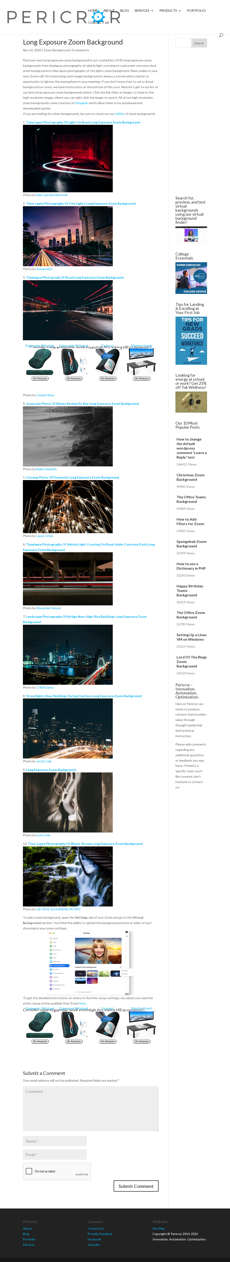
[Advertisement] (191, 121)
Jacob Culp (44, 761)
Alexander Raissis (48, 608)
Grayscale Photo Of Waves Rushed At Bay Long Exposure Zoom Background (82, 403)
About (109, 10)
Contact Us (98, 23)
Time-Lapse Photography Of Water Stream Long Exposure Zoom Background (85, 844)
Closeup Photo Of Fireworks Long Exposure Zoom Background (72, 477)
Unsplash (81, 103)
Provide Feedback (100, 1234)
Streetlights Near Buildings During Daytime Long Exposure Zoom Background (84, 696)
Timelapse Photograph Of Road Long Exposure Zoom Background (75, 277)
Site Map (159, 1228)
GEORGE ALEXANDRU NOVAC (58, 909)
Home (93, 10)
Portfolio (196, 10)
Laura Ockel (44, 536)
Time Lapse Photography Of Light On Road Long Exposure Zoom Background (83, 122)
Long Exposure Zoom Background (51, 770)
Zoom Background (56, 50)
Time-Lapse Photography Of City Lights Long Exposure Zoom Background (81, 203)
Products (168, 10)
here (82, 1003)
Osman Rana (45, 395)
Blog (124, 10)
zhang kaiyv (44, 269)
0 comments (80, 50)
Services (142, 10)
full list (120, 114)
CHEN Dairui (45, 687)
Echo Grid (43, 835)
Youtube (94, 1244)
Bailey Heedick (46, 469)
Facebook (94, 1239)
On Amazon (40, 378)
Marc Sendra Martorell (51, 195)
